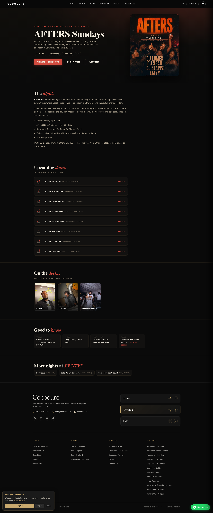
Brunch (82, 4)
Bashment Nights (154, 468)
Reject (39, 506)
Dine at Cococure (78, 446)
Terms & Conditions (153, 507)
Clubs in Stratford (154, 472)
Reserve (192, 4)
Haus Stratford (38, 451)
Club (92, 4)
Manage (48, 506)
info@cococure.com (63, 412)
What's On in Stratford (156, 489)
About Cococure (115, 446)
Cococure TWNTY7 (44, 340)
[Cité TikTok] (176, 421)
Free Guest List (153, 481)
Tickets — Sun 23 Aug (48, 62)
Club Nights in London (156, 459)
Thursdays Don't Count (114, 373)
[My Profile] (183, 4)
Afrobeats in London (155, 446)
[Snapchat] (53, 418)
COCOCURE (16, 4)
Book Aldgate (76, 451)
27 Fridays (45, 373)
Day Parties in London (156, 464)
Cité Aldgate (38, 455)
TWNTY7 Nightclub (40, 446)
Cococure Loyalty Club (118, 451)
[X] (41, 418)
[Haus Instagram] (170, 398)
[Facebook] (35, 418)
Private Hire (37, 464)
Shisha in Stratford (154, 477)
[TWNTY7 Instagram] (170, 410)
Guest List (94, 62)
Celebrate (130, 4)
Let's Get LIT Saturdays (76, 373)
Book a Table (73, 62)
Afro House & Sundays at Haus (159, 485)
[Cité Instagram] (170, 421)
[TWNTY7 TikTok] (176, 410)
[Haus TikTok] (176, 398)
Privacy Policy (19, 500)
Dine (72, 4)
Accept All (19, 506)
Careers (112, 459)
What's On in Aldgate (155, 494)
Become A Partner (116, 455)
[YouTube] (47, 418)
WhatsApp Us (82, 412)
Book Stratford (77, 455)
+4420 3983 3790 (42, 412)
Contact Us (113, 464)
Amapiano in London (155, 455)
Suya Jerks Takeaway (80, 459)
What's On (104, 4)
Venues (117, 4)
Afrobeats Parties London (157, 451)
